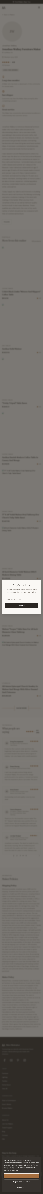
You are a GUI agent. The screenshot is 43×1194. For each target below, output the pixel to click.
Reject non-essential (21, 1182)
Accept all (21, 1176)
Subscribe (21, 605)
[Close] (38, 583)
